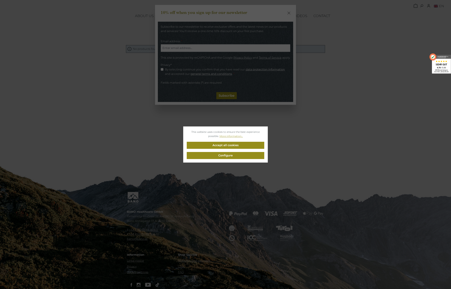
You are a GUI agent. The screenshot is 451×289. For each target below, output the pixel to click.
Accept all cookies (225, 145)
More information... (231, 136)
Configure (225, 155)
